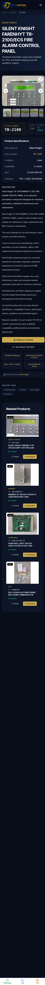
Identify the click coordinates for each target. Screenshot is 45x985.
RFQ (37, 983)
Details (16, 457)
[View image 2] (16, 113)
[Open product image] (23, 91)
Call (22, 983)
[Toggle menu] (40, 5)
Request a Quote (25, 340)
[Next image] (40, 91)
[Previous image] (6, 91)
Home (4, 12)
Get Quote (31, 457)
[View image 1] (7, 113)
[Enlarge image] (40, 79)
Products (13, 12)
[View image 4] (34, 113)
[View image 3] (25, 113)
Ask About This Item (24, 347)
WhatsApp (7, 983)
